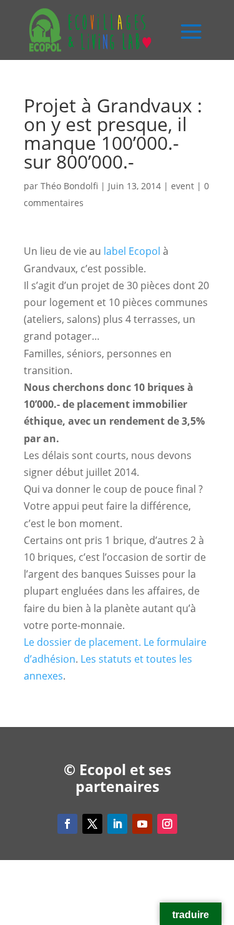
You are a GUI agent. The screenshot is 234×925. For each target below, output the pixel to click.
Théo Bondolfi (69, 186)
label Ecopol (132, 251)
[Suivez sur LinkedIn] (117, 824)
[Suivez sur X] (92, 824)
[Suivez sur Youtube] (142, 824)
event (182, 186)
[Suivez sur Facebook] (67, 824)
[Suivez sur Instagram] (167, 824)
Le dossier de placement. (82, 642)
